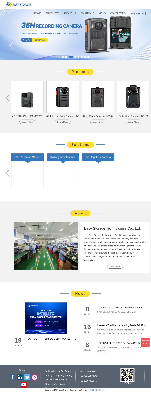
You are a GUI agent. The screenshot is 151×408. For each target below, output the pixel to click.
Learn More (27, 122)
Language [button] (134, 13)
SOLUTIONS (87, 13)
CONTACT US (118, 13)
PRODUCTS (52, 13)
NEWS (102, 13)
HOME (37, 13)
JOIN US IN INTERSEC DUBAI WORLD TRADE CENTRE (59, 334)
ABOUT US (70, 13)
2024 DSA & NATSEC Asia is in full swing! (119, 303)
